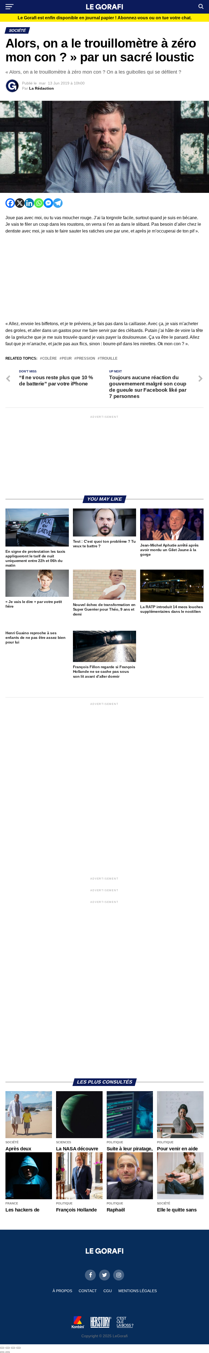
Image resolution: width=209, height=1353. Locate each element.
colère (49, 358)
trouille (109, 358)
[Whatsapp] (39, 203)
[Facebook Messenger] (48, 203)
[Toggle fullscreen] (13, 1348)
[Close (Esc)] (2, 1348)
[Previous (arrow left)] (2, 1352)
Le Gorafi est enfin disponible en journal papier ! (105, 18)
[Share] (7, 1348)
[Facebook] (10, 203)
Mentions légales (137, 1291)
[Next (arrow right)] (7, 1352)
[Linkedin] (29, 203)
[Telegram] (58, 203)
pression (85, 358)
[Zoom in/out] (18, 1348)
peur (67, 358)
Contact (88, 1291)
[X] (19, 203)
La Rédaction (41, 88)
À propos (62, 1291)
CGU (107, 1291)
